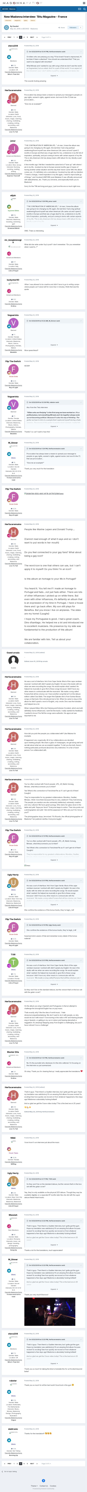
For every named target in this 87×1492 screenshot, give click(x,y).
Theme (34, 1486)
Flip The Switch (13, 361)
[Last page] (37, 37)
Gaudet (16, 26)
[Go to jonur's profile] (13, 149)
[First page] (4, 37)
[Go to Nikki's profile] (13, 1146)
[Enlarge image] (49, 1311)
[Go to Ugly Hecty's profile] (13, 883)
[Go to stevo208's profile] (13, 54)
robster (52, 402)
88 (14, 1234)
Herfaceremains (55, 51)
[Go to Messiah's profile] (13, 1223)
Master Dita (13, 1052)
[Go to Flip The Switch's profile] (13, 369)
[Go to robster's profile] (13, 1389)
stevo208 (13, 46)
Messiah (13, 1215)
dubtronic (13, 1429)
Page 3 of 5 (46, 37)
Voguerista (13, 315)
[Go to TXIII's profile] (13, 962)
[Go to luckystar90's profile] (13, 288)
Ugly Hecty (13, 875)
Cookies (53, 1486)
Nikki (13, 1138)
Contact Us (44, 1486)
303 (14, 160)
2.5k (14, 1400)
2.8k (14, 894)
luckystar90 (13, 280)
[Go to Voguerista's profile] (13, 323)
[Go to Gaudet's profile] (6, 27)
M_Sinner (52, 321)
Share (62, 27)
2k (14, 462)
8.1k (14, 215)
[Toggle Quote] (28, 51)
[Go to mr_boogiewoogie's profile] (13, 250)
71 (14, 335)
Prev (9, 37)
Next (32, 37)
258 (14, 110)
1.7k (14, 974)
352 (14, 299)
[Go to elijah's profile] (13, 203)
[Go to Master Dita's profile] (13, 1060)
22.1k (14, 381)
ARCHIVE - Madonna (30, 29)
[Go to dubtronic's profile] (13, 1437)
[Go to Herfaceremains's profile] (13, 98)
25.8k (14, 1157)
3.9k (14, 1449)
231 (14, 1072)
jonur (13, 141)
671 (14, 262)
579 (14, 65)
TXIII (13, 954)
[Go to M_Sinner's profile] (13, 451)
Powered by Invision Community (43, 1489)
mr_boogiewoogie (13, 241)
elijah (13, 195)
